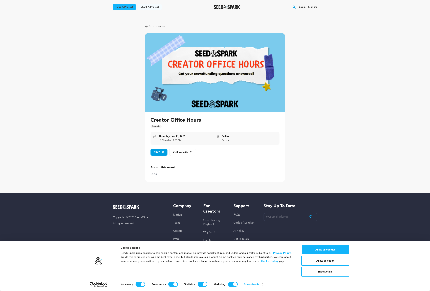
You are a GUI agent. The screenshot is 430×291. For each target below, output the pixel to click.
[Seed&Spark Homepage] (227, 7)
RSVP (157, 152)
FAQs (236, 215)
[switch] (173, 284)
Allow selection (325, 260)
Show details (251, 284)
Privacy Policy (282, 253)
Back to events (157, 26)
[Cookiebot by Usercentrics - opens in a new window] (98, 284)
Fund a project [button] (124, 7)
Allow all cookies (325, 249)
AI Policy (238, 231)
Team (176, 223)
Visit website (180, 152)
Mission (177, 215)
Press (176, 239)
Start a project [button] (150, 7)
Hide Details (325, 271)
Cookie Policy (269, 261)
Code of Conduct (243, 223)
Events (207, 240)
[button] (294, 7)
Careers (177, 231)
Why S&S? (209, 232)
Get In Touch (241, 239)
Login (302, 7)
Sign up (312, 7)
